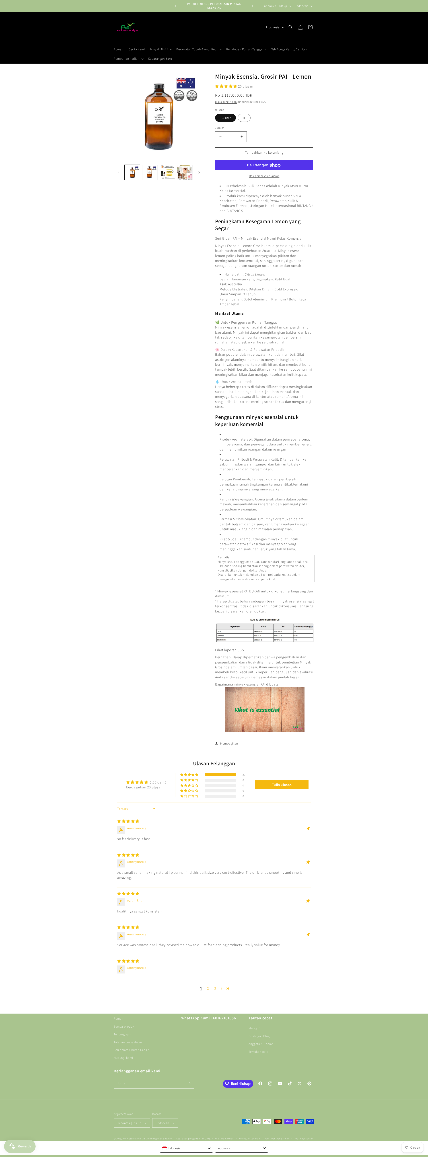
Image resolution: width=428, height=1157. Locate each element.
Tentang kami (123, 1034)
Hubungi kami (123, 1058)
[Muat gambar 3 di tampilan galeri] (150, 172)
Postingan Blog (259, 1036)
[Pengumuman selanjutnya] (252, 6)
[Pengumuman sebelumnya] (175, 6)
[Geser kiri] (118, 172)
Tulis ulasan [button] (282, 784)
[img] (128, 821)
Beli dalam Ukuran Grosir (131, 1050)
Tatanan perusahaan (128, 1042)
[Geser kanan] (199, 172)
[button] (161, 49)
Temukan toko (258, 1052)
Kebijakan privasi (224, 1138)
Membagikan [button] (229, 743)
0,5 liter (225, 118)
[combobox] (186, 1148)
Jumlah (219, 128)
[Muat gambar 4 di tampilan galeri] (167, 172)
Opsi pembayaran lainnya (264, 176)
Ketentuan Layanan (249, 1138)
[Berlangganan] (189, 1083)
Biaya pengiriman (226, 101)
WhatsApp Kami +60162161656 (208, 1017)
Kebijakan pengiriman (277, 1138)
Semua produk (124, 1026)
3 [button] (215, 988)
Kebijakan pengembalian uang (193, 1138)
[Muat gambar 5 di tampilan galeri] (185, 172)
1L (244, 118)
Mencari (254, 1028)
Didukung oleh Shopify (159, 1138)
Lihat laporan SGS (229, 650)
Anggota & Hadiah (261, 1044)
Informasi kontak (303, 1138)
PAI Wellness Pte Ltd (134, 1138)
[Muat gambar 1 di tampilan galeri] (132, 172)
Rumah (118, 1018)
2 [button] (208, 988)
